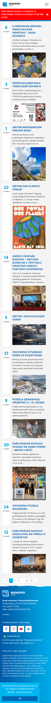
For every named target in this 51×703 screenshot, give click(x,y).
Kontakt (5, 614)
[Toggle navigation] (46, 4)
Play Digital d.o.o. (27, 643)
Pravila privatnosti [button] (24, 692)
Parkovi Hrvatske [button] (13, 636)
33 (27, 580)
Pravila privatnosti (10, 622)
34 (31, 580)
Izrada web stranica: (11, 643)
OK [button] (20, 699)
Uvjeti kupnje (24, 622)
